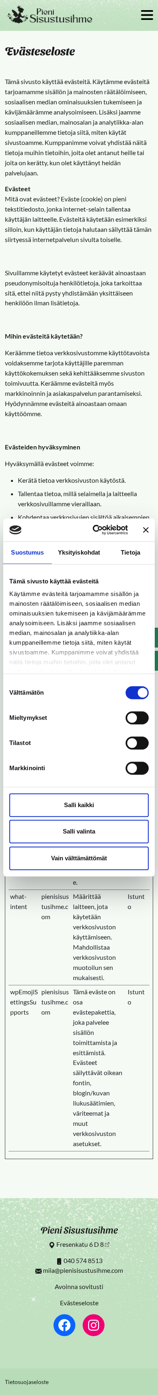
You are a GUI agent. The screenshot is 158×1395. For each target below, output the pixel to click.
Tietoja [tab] (130, 552)
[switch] (137, 717)
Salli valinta (79, 831)
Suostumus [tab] (27, 552)
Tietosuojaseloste (27, 1382)
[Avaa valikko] (147, 15)
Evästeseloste (79, 1302)
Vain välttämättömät (79, 858)
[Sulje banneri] (146, 530)
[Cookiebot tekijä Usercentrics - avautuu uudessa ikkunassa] (96, 530)
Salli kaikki (79, 804)
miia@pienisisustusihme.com (83, 1270)
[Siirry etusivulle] (50, 15)
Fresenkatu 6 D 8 (80, 1244)
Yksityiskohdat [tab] (79, 552)
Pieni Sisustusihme (79, 1229)
